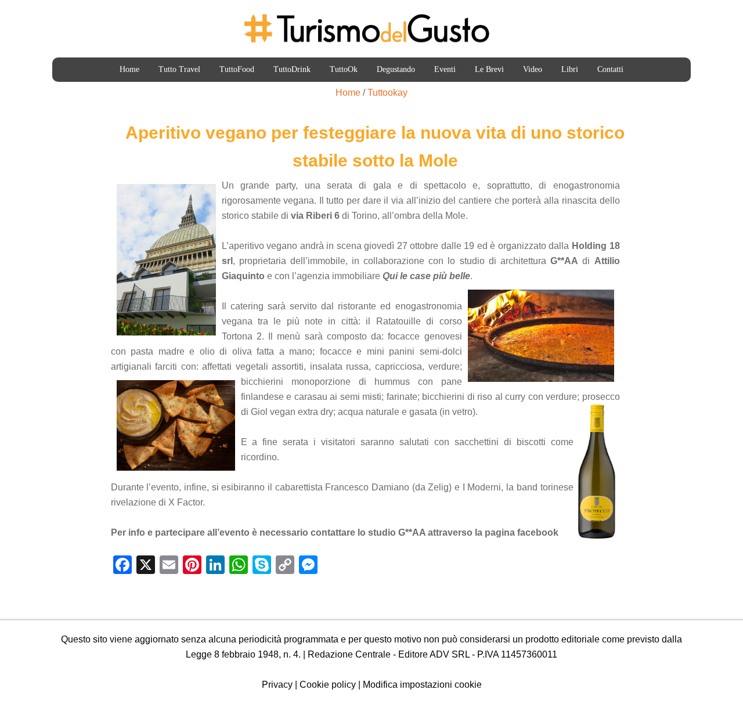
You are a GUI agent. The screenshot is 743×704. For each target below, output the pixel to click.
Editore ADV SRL (434, 654)
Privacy (277, 684)
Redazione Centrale (349, 654)
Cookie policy (328, 684)
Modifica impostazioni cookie (422, 684)
